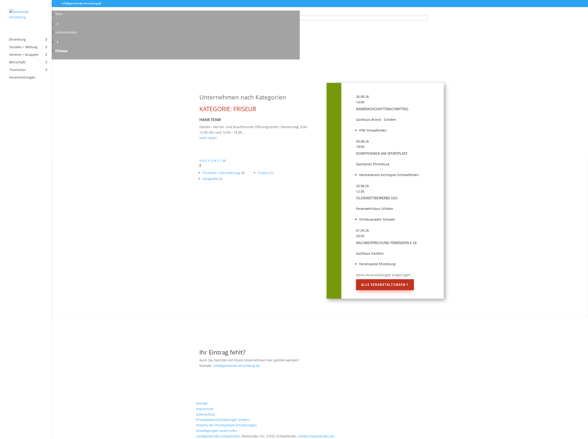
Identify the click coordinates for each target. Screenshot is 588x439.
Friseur (263, 173)
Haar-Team (210, 119)
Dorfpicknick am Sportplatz (381, 153)
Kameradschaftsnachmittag (382, 109)
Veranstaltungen (22, 77)
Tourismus (17, 70)
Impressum (204, 409)
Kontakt (202, 403)
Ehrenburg (17, 40)
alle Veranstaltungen (383, 285)
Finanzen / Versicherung (222, 173)
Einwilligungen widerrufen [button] (216, 430)
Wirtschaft (17, 62)
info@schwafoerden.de (316, 436)
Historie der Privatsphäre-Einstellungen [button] (226, 425)
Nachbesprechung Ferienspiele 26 (386, 242)
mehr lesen (208, 138)
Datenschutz (205, 414)
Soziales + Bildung (23, 47)
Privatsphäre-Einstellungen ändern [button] (223, 419)
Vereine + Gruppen (24, 55)
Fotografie (211, 179)
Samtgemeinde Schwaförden (218, 436)
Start (59, 14)
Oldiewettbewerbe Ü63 (377, 198)
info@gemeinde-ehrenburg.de (236, 365)
